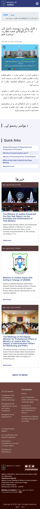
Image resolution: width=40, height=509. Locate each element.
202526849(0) (32, 469)
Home (5, 15)
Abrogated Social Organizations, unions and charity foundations (9, 407)
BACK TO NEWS (20, 375)
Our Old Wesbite (7, 391)
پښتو (17, 507)
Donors (24, 393)
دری (23, 507)
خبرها (12, 15)
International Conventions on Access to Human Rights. (9, 443)
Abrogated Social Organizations (7, 415)
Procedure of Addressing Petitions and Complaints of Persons (29, 409)
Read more (7, 240)
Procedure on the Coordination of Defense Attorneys (8, 397)
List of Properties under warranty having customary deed (29, 399)
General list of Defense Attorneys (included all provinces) (29, 419)
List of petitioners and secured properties (9, 436)
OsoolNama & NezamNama (6, 451)
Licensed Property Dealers (8, 430)
